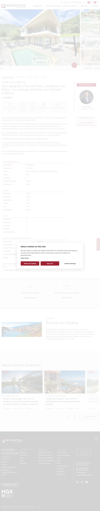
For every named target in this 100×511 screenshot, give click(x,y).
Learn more (25, 258)
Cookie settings (70, 263)
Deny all (50, 263)
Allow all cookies (30, 263)
